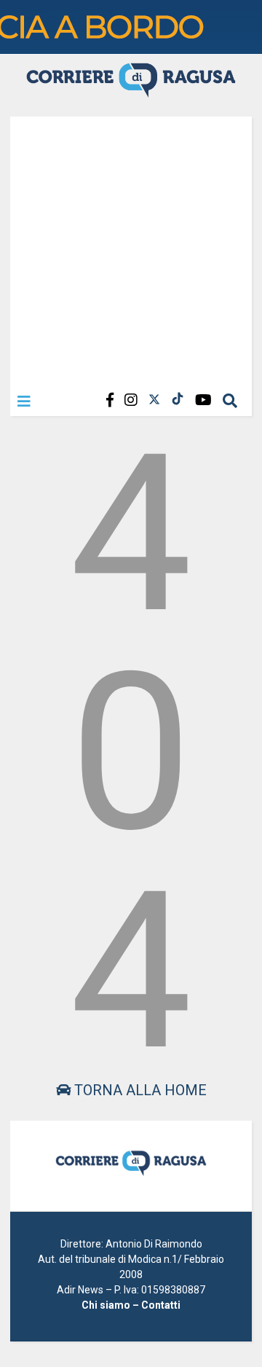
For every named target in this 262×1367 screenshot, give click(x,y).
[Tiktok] (177, 400)
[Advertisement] (131, 248)
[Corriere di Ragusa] (131, 91)
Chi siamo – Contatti (131, 1305)
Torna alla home (139, 1090)
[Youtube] (203, 400)
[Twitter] (154, 400)
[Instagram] (131, 400)
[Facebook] (110, 400)
